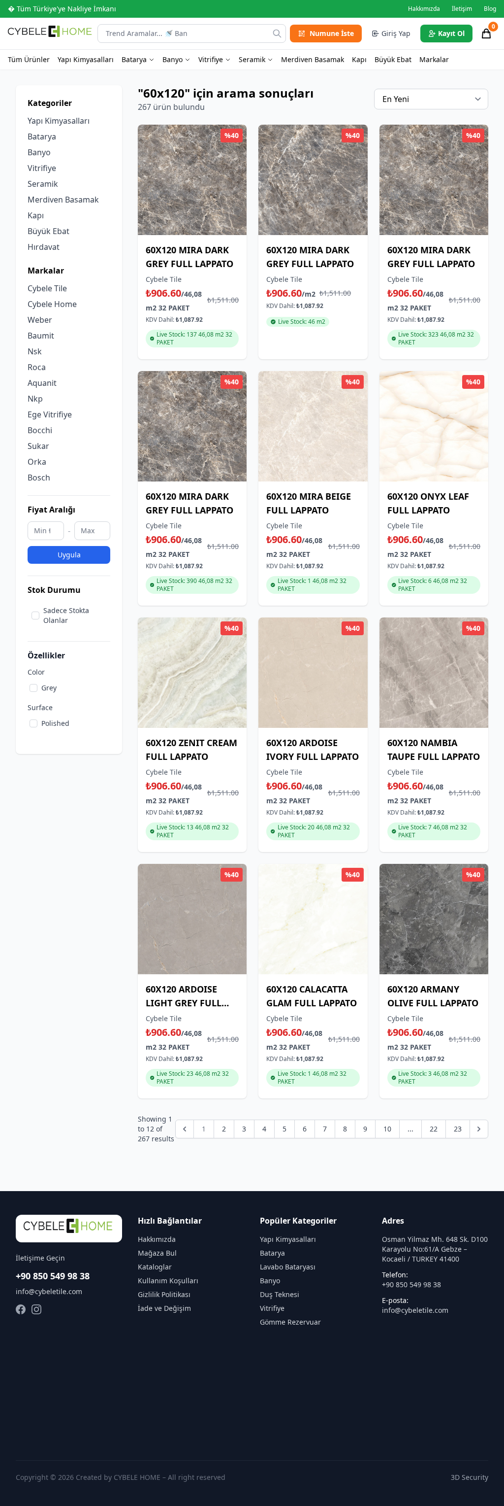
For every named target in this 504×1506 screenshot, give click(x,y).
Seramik (252, 59)
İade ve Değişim (164, 1308)
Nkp (35, 398)
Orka (37, 461)
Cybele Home (52, 304)
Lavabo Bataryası (287, 1266)
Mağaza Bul (157, 1253)
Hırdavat (44, 246)
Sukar (38, 446)
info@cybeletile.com (49, 1291)
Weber (40, 319)
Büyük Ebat (393, 59)
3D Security (469, 1477)
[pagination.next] (479, 1129)
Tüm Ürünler (29, 59)
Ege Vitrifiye (50, 414)
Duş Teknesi (279, 1294)
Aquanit (42, 382)
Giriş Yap (395, 33)
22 (434, 1128)
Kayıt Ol (451, 33)
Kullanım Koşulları (168, 1280)
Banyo (172, 59)
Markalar (434, 59)
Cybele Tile (47, 288)
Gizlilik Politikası (164, 1294)
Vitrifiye (210, 59)
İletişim (462, 9)
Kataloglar (155, 1266)
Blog (490, 9)
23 (458, 1128)
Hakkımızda (424, 9)
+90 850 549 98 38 (53, 1276)
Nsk (35, 351)
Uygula (69, 554)
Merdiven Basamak (312, 59)
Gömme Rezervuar (290, 1322)
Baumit (41, 335)
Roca (37, 367)
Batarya (134, 59)
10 (387, 1128)
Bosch (39, 477)
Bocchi (40, 430)
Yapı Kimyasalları (86, 59)
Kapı (359, 59)
